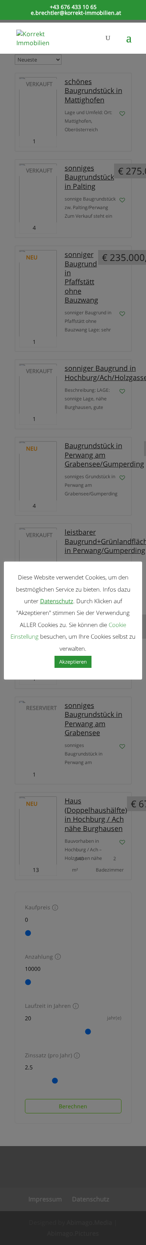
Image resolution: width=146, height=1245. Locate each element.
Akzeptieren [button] (73, 661)
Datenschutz (56, 601)
